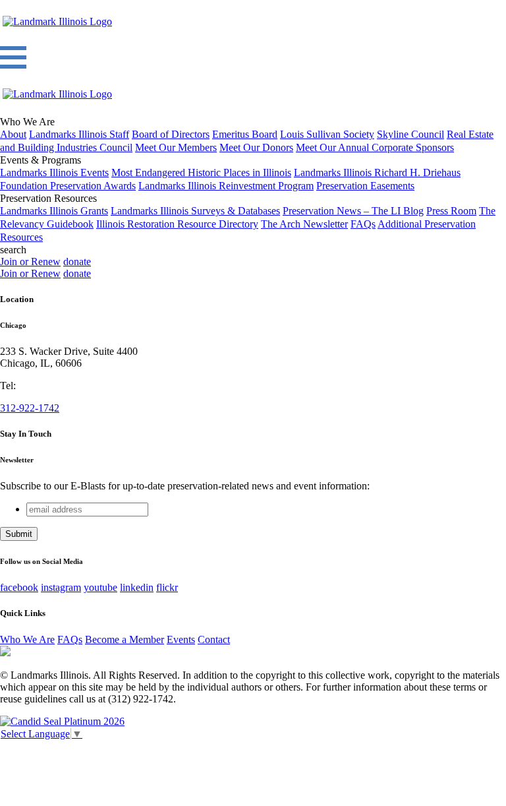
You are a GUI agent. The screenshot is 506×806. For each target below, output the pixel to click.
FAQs (363, 224)
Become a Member (124, 639)
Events (181, 639)
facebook (19, 587)
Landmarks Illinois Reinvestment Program (226, 185)
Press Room (451, 210)
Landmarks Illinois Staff (79, 134)
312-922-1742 (29, 408)
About (13, 134)
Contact (214, 639)
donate (77, 261)
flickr (167, 587)
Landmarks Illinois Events (54, 172)
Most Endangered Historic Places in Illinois (201, 172)
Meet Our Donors (256, 147)
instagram (61, 587)
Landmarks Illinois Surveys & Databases (195, 210)
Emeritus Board (244, 134)
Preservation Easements (365, 185)
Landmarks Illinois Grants (54, 210)
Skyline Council (410, 134)
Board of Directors (171, 134)
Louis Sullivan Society (327, 134)
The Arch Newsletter (304, 224)
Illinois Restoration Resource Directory (177, 224)
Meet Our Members (176, 147)
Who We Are (27, 639)
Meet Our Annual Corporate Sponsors (375, 147)
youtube (100, 587)
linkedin (137, 587)
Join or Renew (30, 261)
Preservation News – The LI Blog (353, 210)
